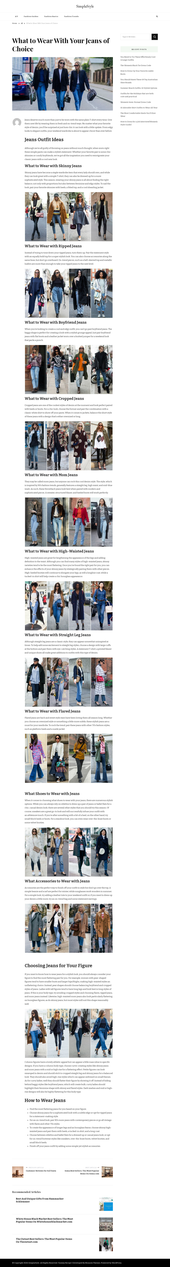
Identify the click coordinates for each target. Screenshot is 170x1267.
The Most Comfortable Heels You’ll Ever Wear (138, 114)
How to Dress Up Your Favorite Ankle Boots (137, 72)
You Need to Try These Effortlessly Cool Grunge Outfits (137, 58)
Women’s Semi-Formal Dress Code (135, 102)
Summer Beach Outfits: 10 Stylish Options (138, 88)
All (16, 16)
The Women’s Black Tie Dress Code (135, 65)
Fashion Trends (71, 16)
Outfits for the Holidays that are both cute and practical (136, 95)
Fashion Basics (51, 16)
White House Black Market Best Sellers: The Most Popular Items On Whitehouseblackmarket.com (44, 1220)
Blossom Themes (92, 1263)
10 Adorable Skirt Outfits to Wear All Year (139, 108)
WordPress (116, 1263)
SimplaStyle (85, 6)
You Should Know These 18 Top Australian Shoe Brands (139, 81)
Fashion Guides (31, 16)
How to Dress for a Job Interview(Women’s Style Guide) (139, 123)
